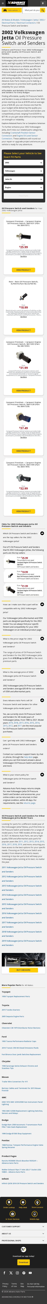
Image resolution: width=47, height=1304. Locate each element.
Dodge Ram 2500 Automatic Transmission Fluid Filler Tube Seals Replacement (22, 1125)
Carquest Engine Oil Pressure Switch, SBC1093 (29, 591)
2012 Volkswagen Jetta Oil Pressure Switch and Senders (22, 878)
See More (23, 256)
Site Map (22, 1284)
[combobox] (34, 10)
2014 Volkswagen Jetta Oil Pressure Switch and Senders (22, 897)
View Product (23, 270)
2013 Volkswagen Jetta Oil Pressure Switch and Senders (22, 887)
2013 (5, 725)
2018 (16, 722)
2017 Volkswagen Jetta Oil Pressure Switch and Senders (22, 924)
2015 (32, 722)
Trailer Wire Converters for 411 (15, 1081)
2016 (26, 722)
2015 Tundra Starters (11, 1010)
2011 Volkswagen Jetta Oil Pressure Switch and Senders (22, 869)
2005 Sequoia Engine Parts (13, 1016)
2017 (21, 722)
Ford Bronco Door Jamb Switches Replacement (21, 1054)
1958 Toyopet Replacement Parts (16, 996)
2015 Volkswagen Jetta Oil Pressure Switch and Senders (22, 906)
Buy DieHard (23, 970)
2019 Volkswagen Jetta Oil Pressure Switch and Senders (22, 943)
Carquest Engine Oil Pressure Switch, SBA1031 (29, 563)
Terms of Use (14, 1284)
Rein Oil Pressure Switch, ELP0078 (28, 576)
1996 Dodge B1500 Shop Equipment (16, 1133)
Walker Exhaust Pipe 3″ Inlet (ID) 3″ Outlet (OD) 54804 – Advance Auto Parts (21, 1170)
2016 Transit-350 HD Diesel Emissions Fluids (20, 1048)
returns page (29, 803)
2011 (19, 725)
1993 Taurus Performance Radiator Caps (19, 1041)
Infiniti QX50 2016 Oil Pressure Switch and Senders (23, 1183)
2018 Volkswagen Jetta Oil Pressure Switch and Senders (22, 933)
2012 (10, 725)
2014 (37, 722)
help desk (28, 757)
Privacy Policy (5, 1284)
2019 (10, 722)
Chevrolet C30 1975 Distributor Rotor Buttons (21, 1028)
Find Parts (23, 196)
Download (23, 1262)
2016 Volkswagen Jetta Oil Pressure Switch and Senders (22, 915)
